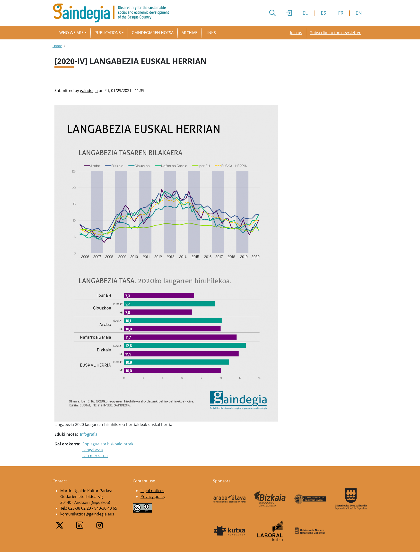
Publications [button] (108, 32)
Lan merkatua (95, 455)
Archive (189, 32)
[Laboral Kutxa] (270, 530)
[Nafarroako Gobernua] (310, 531)
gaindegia (89, 90)
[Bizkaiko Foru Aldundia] (270, 499)
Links (210, 32)
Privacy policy (152, 496)
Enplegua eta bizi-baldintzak (107, 444)
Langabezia (92, 449)
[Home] (112, 13)
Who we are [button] (71, 32)
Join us (296, 32)
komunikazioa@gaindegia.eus (87, 514)
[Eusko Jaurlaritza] (310, 499)
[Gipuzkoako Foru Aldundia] (351, 499)
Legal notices (152, 490)
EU (306, 12)
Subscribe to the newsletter (335, 32)
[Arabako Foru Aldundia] (229, 499)
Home (57, 46)
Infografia (88, 434)
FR (340, 12)
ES (323, 12)
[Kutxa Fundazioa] (229, 530)
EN (359, 12)
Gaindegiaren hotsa (153, 32)
